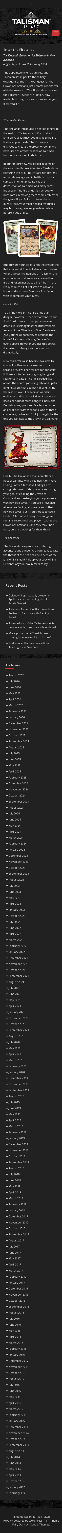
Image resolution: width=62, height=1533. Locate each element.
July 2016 (14, 1318)
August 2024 (16, 807)
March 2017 (16, 1270)
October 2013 (17, 1481)
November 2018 (18, 1150)
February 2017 (17, 1276)
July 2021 (14, 988)
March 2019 (16, 1126)
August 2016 (16, 1313)
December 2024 (18, 783)
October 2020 (17, 1024)
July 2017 (14, 1246)
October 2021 (17, 970)
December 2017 (18, 1216)
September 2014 (19, 1445)
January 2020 (17, 1072)
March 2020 (16, 1060)
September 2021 (19, 976)
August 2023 (16, 879)
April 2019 (15, 1120)
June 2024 (15, 819)
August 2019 (16, 1096)
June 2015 (15, 1391)
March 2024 (16, 837)
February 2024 (17, 843)
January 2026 (17, 717)
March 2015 (16, 1409)
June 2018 (15, 1180)
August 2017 (16, 1240)
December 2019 (18, 1078)
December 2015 (18, 1361)
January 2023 (17, 910)
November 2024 (18, 789)
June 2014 (15, 1463)
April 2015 (15, 1403)
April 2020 (15, 1054)
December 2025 (18, 723)
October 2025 (17, 735)
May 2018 (15, 1186)
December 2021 (18, 958)
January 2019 (17, 1138)
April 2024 (15, 831)
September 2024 (19, 801)
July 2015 (14, 1385)
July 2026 (14, 681)
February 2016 (17, 1348)
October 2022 (17, 916)
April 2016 (15, 1337)
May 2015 (15, 1397)
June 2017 (15, 1252)
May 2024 (15, 825)
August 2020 (16, 1036)
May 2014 (15, 1469)
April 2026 (15, 699)
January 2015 (17, 1421)
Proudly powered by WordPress (23, 1520)
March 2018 (16, 1198)
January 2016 (17, 1355)
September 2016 (19, 1306)
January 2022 (17, 952)
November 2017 (18, 1222)
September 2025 (19, 741)
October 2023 (17, 868)
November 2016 (18, 1294)
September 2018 (19, 1162)
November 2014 (18, 1433)
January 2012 (17, 1487)
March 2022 (16, 940)
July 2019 (14, 1102)
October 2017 (17, 1228)
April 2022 (15, 934)
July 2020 (14, 1042)
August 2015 (16, 1379)
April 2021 (15, 1006)
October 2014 (17, 1439)
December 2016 (18, 1288)
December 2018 (18, 1144)
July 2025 (14, 753)
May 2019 (15, 1114)
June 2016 (15, 1324)
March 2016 (16, 1343)
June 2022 (15, 928)
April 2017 (15, 1264)
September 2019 (19, 1090)
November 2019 (18, 1084)
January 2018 (17, 1210)
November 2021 (18, 964)
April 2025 (15, 771)
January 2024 (17, 849)
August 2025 (16, 747)
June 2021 (15, 994)
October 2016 (17, 1300)
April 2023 (15, 903)
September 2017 (19, 1234)
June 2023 (15, 892)
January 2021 (17, 1012)
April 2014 (15, 1475)
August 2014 (16, 1451)
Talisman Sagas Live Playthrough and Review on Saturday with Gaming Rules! (32, 613)
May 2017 (15, 1258)
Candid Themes (39, 1524)
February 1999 (17, 1493)
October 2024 (17, 795)
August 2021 (16, 982)
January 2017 (17, 1282)
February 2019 (17, 1132)
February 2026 (17, 711)
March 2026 (16, 705)
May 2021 (15, 1000)
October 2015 (17, 1373)
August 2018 (16, 1168)
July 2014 (14, 1457)
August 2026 (16, 675)
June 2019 (15, 1108)
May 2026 (15, 693)
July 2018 (14, 1174)
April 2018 (15, 1192)
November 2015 (18, 1367)
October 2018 (17, 1156)
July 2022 (14, 922)
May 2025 (15, 765)
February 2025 (17, 777)
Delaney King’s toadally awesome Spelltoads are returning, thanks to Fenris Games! (30, 599)
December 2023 (18, 855)
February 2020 (17, 1066)
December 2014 (18, 1427)
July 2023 (14, 886)
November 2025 (18, 729)
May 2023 (15, 898)
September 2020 (19, 1030)
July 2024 (14, 813)
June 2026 (15, 687)
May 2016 (15, 1330)
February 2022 (17, 946)
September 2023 (19, 873)
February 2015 (17, 1415)
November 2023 (18, 861)
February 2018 (17, 1204)
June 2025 (15, 759)
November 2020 (18, 1018)
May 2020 (15, 1048)
